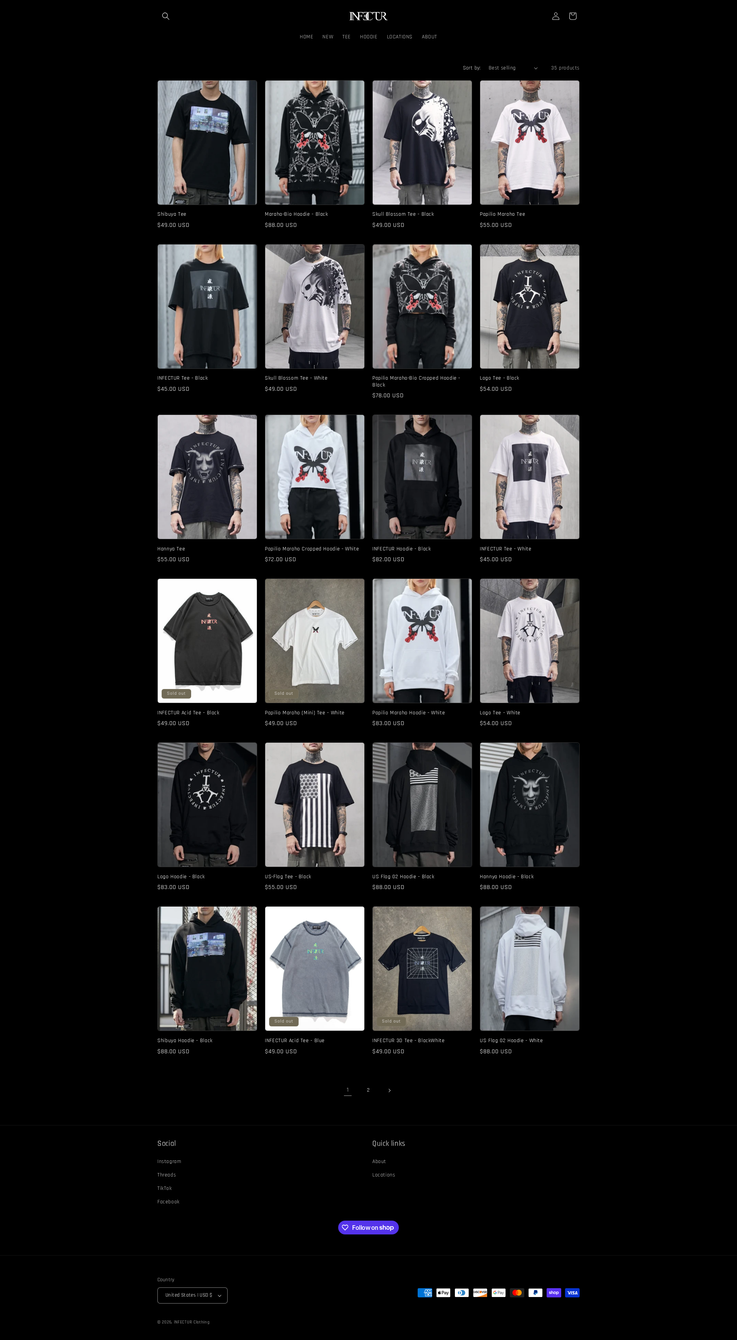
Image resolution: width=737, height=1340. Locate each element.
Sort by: (472, 67)
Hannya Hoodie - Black (507, 877)
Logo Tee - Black (499, 378)
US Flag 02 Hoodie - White (511, 1041)
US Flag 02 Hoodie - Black (403, 877)
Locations (383, 1174)
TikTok (164, 1188)
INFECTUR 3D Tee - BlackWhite (408, 1041)
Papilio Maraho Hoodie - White (408, 713)
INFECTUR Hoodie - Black (401, 549)
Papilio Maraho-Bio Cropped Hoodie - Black (416, 381)
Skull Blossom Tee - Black (403, 214)
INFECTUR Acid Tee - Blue (295, 1041)
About (379, 1161)
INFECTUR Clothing (192, 1322)
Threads (166, 1174)
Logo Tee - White (500, 713)
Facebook (168, 1201)
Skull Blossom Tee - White (296, 378)
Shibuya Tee (172, 214)
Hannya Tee (171, 549)
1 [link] (348, 1090)
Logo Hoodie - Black (181, 877)
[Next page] (389, 1090)
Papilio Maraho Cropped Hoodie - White (312, 549)
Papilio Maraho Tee (502, 214)
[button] (165, 16)
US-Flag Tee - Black (288, 877)
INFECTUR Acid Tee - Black (188, 713)
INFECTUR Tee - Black (182, 378)
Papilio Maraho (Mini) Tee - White (305, 713)
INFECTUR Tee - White (506, 549)
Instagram (169, 1161)
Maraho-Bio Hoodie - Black (296, 214)
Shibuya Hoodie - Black (185, 1041)
